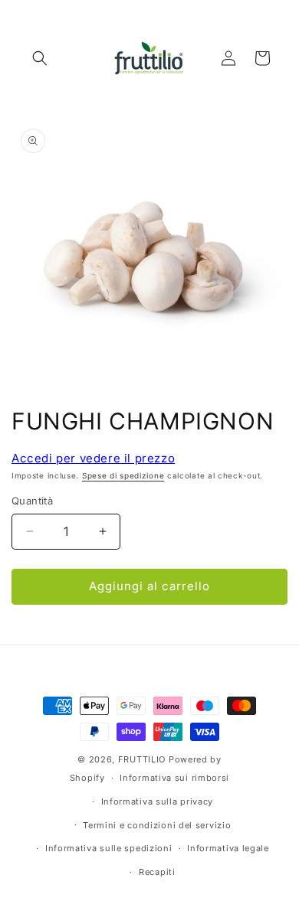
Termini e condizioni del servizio (157, 825)
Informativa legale (228, 848)
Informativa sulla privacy (157, 801)
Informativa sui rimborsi (174, 777)
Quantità (32, 501)
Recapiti (157, 872)
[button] (40, 58)
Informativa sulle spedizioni (108, 848)
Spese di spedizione (123, 475)
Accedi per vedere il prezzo (93, 458)
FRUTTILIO (142, 759)
